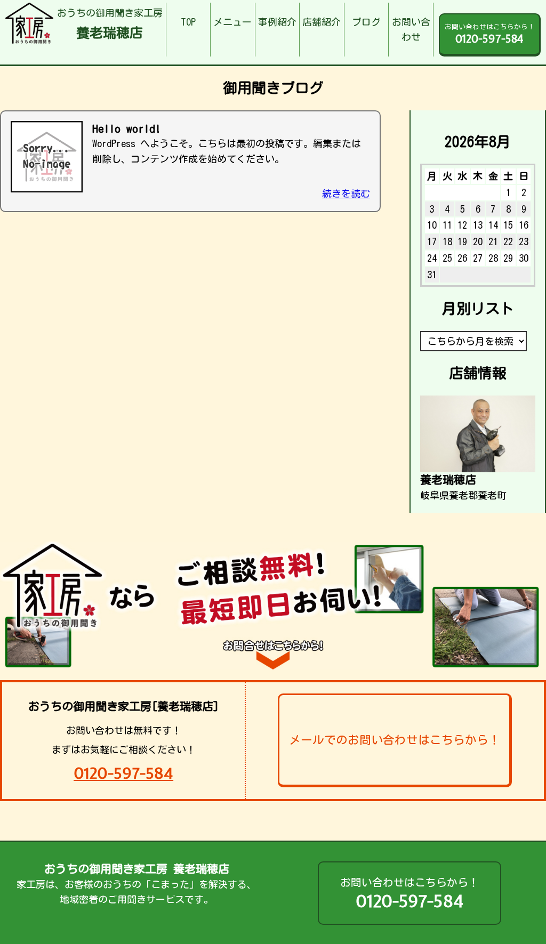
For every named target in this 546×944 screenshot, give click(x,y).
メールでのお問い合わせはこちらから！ (394, 740)
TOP (188, 22)
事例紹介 (277, 22)
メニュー (232, 22)
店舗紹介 (321, 22)
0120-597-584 (123, 773)
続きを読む (346, 193)
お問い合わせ (411, 29)
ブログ (366, 22)
